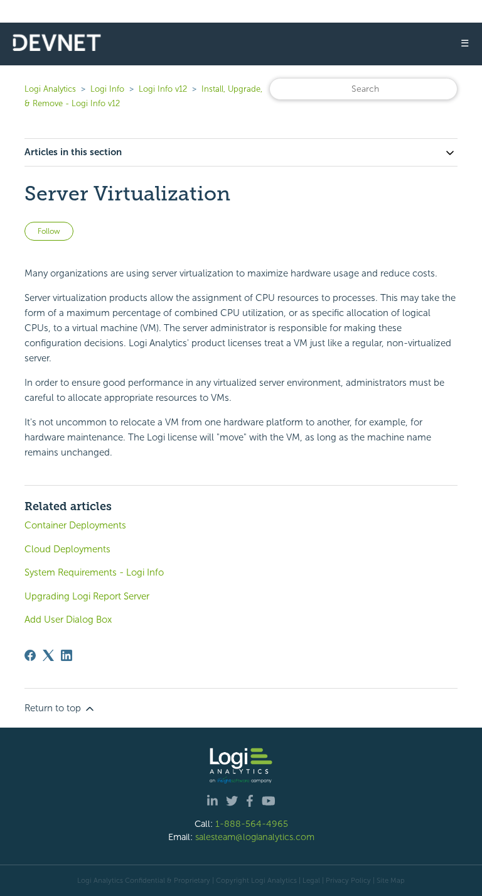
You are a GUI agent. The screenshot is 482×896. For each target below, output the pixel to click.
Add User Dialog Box (68, 619)
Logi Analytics (50, 89)
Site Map (391, 880)
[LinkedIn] (66, 655)
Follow (49, 231)
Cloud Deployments (67, 549)
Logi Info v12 (163, 89)
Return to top (53, 708)
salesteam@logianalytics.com (254, 837)
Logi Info (107, 89)
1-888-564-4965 (251, 823)
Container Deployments (75, 525)
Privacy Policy (348, 880)
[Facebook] (30, 655)
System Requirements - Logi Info (94, 572)
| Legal (309, 880)
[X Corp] (48, 655)
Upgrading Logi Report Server (86, 596)
